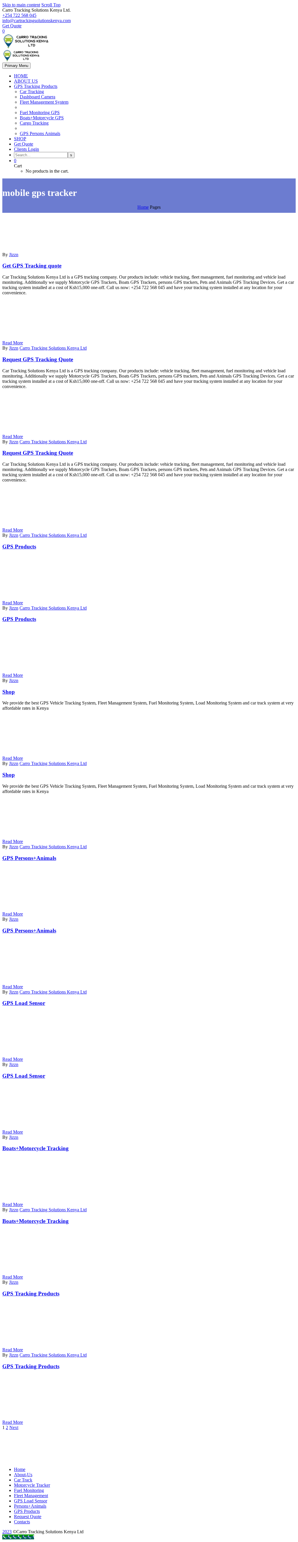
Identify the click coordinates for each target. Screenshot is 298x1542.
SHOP (20, 138)
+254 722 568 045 (19, 15)
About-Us (23, 1474)
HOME (21, 75)
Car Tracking (32, 91)
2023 (7, 1531)
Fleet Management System (44, 102)
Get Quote (12, 25)
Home (19, 1469)
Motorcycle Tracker (32, 1485)
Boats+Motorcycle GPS (42, 117)
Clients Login (26, 149)
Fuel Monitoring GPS (40, 112)
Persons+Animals (30, 1506)
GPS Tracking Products (35, 86)
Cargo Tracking (34, 123)
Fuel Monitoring (29, 1490)
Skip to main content (21, 4)
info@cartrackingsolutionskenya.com (36, 20)
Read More (12, 342)
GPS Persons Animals (40, 133)
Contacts (22, 1521)
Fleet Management (31, 1495)
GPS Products (27, 1511)
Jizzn (13, 254)
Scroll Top (51, 4)
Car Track (23, 1479)
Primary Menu (16, 65)
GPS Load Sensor (30, 1500)
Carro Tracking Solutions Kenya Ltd (53, 348)
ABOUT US (26, 81)
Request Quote (27, 1516)
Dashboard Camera (37, 96)
